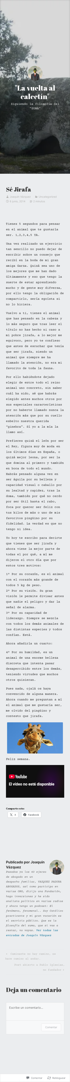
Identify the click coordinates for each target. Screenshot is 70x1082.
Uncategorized (48, 196)
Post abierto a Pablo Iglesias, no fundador (35, 967)
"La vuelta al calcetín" (35, 92)
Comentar (51, 1027)
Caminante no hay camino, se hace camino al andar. (30, 956)
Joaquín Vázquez (20, 196)
